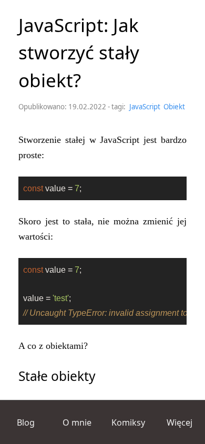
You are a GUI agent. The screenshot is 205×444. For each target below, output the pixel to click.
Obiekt (174, 106)
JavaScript (144, 106)
